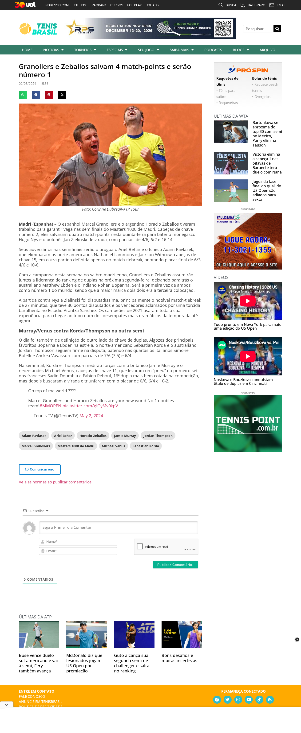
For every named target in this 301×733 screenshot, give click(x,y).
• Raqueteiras (227, 102)
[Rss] (270, 700)
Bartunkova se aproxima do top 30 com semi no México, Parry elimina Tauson (267, 134)
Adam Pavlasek (34, 435)
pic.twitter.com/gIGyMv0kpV (90, 406)
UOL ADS (152, 5)
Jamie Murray (125, 435)
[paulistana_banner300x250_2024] (248, 268)
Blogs (238, 49)
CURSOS (116, 5)
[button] (23, 95)
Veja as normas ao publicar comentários (55, 482)
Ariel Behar (63, 435)
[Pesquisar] (277, 28)
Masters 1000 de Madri (76, 446)
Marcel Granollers (36, 446)
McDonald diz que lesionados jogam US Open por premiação (84, 663)
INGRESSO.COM (56, 5)
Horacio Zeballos (93, 435)
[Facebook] (217, 700)
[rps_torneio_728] (150, 37)
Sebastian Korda (146, 446)
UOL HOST (80, 5)
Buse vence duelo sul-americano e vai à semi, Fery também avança (38, 663)
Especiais (115, 49)
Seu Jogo (146, 49)
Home (27, 49)
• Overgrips (261, 96)
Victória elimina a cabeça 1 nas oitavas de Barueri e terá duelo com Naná (267, 163)
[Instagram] (238, 700)
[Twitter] (228, 700)
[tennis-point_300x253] (248, 450)
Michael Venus (113, 446)
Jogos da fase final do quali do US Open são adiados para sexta (267, 190)
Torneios (82, 49)
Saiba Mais (179, 49)
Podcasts (213, 49)
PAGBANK (99, 5)
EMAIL (281, 5)
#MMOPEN (50, 406)
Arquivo (267, 49)
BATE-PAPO (256, 5)
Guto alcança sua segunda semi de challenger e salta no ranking (131, 663)
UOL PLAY (134, 5)
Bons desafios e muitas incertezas (179, 657)
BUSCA (231, 5)
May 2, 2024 (91, 415)
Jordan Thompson (158, 435)
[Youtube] (249, 700)
